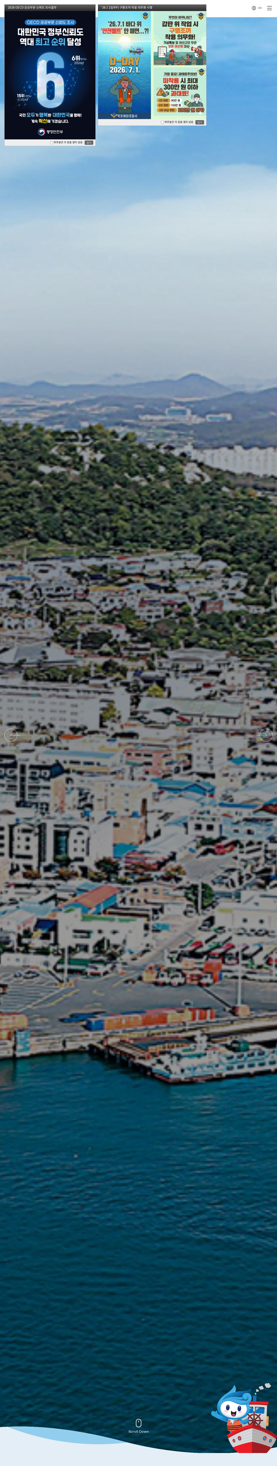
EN (260, 8)
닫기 (89, 142)
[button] (12, 735)
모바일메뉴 (270, 8)
